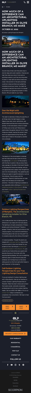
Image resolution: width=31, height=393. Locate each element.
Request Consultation (14, 333)
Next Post (21, 307)
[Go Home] (2, 6)
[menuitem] (15, 377)
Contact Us (15, 355)
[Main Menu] (28, 2)
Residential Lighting (7, 300)
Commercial (15, 347)
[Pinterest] (23, 365)
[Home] (9, 2)
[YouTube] (11, 365)
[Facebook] (8, 365)
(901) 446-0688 (15, 328)
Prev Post (7, 307)
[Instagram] (15, 365)
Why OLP (15, 351)
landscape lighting (14, 242)
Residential (15, 342)
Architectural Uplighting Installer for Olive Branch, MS (15, 214)
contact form (6, 292)
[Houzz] (19, 365)
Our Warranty (15, 338)
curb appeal (14, 160)
